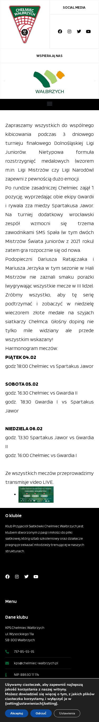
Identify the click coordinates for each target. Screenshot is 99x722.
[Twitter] (79, 31)
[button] (4, 81)
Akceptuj (16, 713)
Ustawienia (67, 713)
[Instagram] (69, 31)
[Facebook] (60, 31)
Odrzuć (41, 713)
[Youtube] (88, 31)
